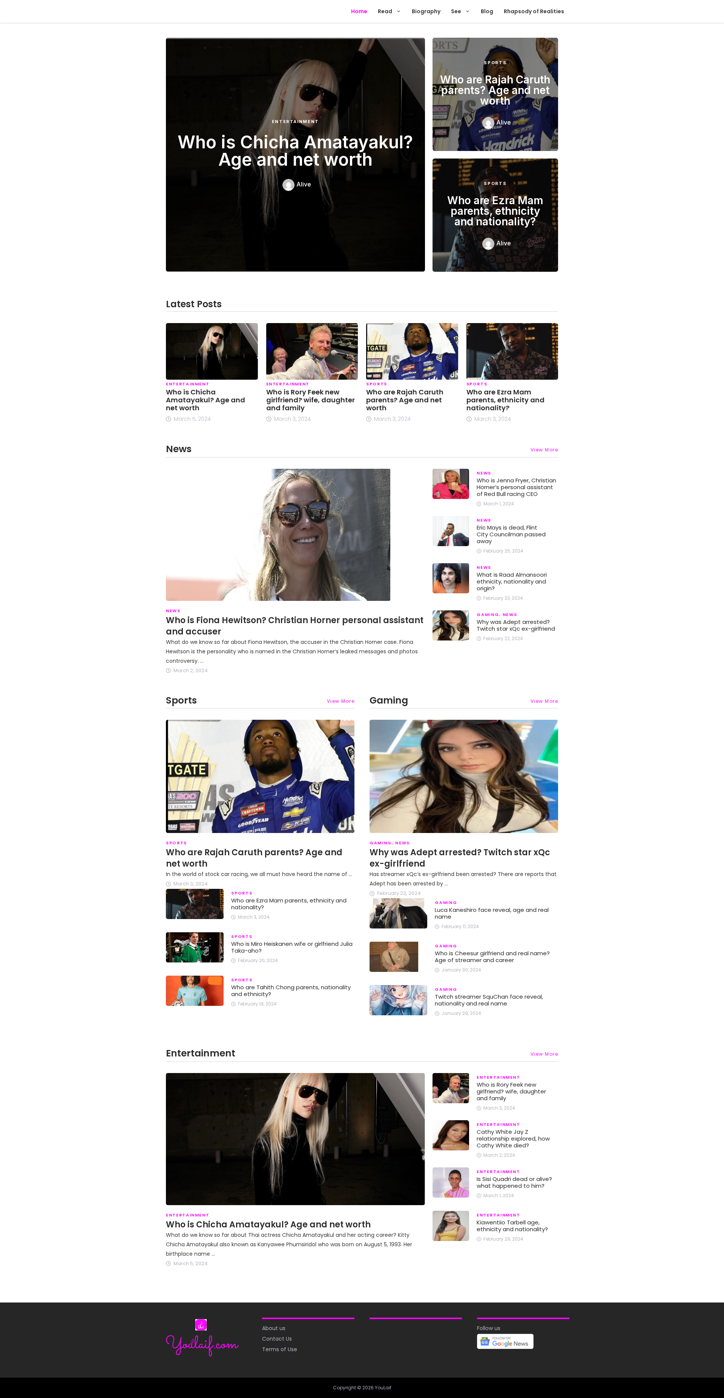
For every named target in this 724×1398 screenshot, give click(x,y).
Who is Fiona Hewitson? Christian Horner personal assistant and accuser (294, 625)
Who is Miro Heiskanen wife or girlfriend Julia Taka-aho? (292, 947)
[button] (399, 11)
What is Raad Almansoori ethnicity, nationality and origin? (512, 581)
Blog (487, 11)
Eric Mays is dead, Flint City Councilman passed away (511, 534)
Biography (426, 11)
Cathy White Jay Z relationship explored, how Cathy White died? (513, 1138)
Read (385, 11)
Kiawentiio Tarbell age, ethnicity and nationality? (512, 1225)
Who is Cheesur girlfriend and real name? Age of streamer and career (492, 956)
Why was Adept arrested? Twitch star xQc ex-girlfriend (516, 625)
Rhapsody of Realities (534, 11)
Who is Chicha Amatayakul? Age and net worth (295, 150)
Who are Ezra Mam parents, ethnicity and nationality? (495, 211)
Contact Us (277, 1339)
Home (359, 11)
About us (273, 1328)
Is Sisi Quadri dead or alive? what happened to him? (514, 1182)
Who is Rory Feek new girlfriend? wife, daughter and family (310, 400)
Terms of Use (279, 1349)
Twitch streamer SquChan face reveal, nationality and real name (489, 1000)
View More (544, 449)
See (456, 11)
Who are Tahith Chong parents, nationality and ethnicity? (291, 990)
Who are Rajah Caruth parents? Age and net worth (495, 90)
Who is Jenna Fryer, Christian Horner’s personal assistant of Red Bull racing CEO (516, 487)
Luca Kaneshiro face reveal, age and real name (492, 913)
